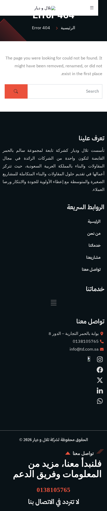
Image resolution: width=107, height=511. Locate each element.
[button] (53, 302)
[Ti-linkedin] (99, 390)
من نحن (94, 233)
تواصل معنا (91, 269)
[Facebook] (99, 369)
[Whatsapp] (99, 401)
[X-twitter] (99, 380)
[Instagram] (99, 359)
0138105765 (53, 489)
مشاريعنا (93, 257)
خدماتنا (95, 245)
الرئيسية (94, 221)
